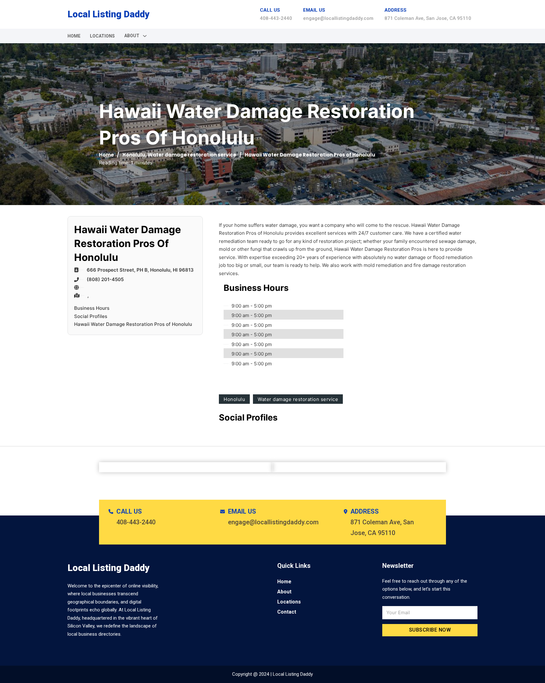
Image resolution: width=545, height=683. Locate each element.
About (284, 592)
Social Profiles (90, 316)
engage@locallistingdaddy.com (338, 18)
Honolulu (133, 154)
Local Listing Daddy (108, 14)
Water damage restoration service (192, 154)
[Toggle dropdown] (145, 36)
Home (73, 35)
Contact (286, 612)
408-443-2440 (276, 18)
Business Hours (91, 308)
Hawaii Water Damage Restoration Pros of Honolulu (133, 324)
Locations (102, 35)
